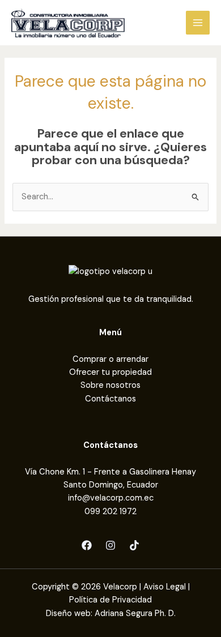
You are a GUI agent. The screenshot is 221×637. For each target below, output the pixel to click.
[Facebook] (87, 545)
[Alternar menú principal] (198, 23)
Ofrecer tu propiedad (110, 372)
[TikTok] (134, 545)
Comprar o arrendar (110, 359)
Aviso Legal (164, 587)
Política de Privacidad (110, 600)
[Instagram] (110, 545)
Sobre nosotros (110, 385)
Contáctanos (110, 399)
